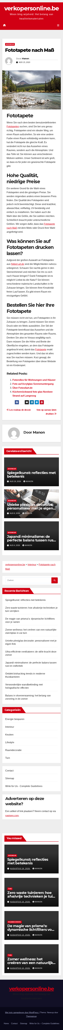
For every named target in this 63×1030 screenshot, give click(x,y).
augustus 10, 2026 (20, 968)
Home (6, 1023)
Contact (9, 770)
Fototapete (40, 349)
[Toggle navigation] (58, 25)
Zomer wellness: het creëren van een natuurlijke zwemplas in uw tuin (31, 963)
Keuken (9, 734)
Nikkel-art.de (17, 264)
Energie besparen (14, 719)
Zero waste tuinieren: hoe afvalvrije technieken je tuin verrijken (31, 896)
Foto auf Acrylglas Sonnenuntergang (33, 384)
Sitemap (9, 778)
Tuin (7, 758)
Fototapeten (13, 126)
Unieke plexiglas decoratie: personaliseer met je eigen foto (30, 508)
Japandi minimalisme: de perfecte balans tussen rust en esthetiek (31, 540)
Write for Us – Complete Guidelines (44, 1023)
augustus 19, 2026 (20, 869)
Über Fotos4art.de (22, 388)
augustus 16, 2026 (20, 902)
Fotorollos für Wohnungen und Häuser (34, 380)
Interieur (10, 44)
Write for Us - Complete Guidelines (23, 786)
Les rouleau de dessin (20, 410)
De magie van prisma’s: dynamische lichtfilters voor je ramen (31, 929)
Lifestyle (9, 742)
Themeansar (31, 1016)
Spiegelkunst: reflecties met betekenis (31, 474)
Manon (25, 58)
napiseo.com (12, 815)
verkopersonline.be (31, 8)
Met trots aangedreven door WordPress (22, 1012)
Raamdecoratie (13, 750)
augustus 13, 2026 (20, 935)
